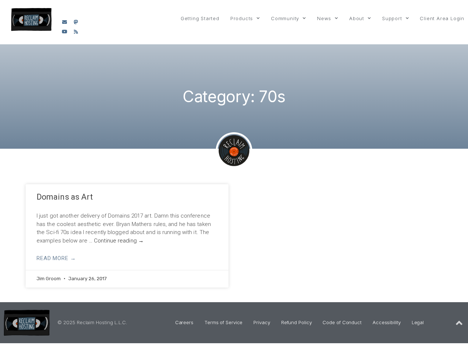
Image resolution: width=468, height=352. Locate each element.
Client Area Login (442, 18)
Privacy (261, 322)
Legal (418, 322)
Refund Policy (296, 322)
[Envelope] (64, 22)
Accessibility (387, 322)
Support (392, 18)
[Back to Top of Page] (459, 323)
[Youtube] (64, 32)
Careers (184, 322)
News (324, 18)
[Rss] (75, 32)
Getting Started (200, 18)
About (356, 18)
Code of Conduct (342, 322)
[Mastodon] (75, 22)
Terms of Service (223, 322)
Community (285, 18)
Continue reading (119, 240)
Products (241, 18)
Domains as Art (65, 196)
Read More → (56, 258)
